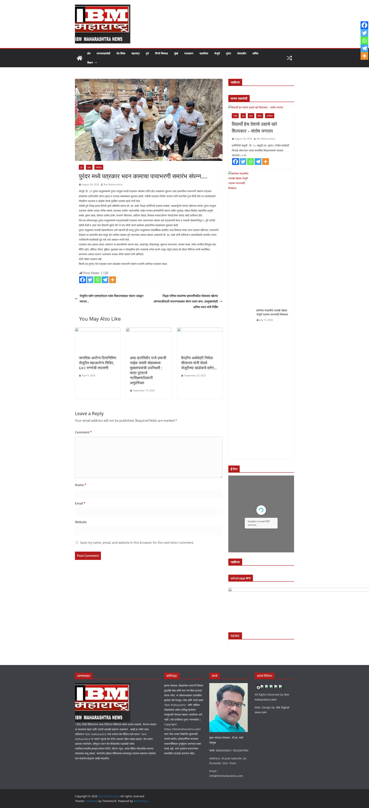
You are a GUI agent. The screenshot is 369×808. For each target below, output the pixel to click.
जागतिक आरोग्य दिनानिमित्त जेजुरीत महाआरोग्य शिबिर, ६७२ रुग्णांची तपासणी (97, 362)
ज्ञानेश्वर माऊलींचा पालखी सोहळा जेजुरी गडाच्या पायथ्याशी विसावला (272, 312)
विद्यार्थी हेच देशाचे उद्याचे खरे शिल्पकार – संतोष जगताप (254, 127)
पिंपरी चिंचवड (161, 53)
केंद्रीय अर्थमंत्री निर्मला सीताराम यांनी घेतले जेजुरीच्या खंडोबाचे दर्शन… (199, 362)
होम (89, 53)
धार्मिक (255, 53)
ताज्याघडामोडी (103, 53)
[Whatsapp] (97, 279)
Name (80, 485)
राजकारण (188, 53)
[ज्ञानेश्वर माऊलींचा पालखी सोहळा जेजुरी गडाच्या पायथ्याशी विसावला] (240, 315)
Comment (83, 432)
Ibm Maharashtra (113, 184)
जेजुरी (217, 53)
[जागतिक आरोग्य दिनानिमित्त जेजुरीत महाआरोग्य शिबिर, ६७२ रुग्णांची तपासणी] (97, 330)
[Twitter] (90, 279)
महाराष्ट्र (135, 53)
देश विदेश (120, 53)
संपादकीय (241, 53)
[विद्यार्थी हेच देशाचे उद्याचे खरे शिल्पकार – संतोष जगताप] (261, 107)
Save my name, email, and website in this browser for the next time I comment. (137, 542)
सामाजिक (203, 53)
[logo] (102, 685)
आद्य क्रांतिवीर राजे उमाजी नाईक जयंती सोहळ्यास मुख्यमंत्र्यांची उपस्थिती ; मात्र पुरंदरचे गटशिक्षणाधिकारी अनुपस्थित (148, 370)
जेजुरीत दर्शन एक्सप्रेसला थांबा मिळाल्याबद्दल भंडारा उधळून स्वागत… (111, 298)
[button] (95, 62)
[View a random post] (289, 58)
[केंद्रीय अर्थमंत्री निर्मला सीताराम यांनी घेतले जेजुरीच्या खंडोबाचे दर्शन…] (200, 330)
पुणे (147, 53)
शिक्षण (90, 62)
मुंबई (176, 53)
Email (80, 503)
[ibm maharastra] (79, 58)
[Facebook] (82, 279)
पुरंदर (228, 53)
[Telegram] (105, 279)
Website (81, 522)
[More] (112, 279)
